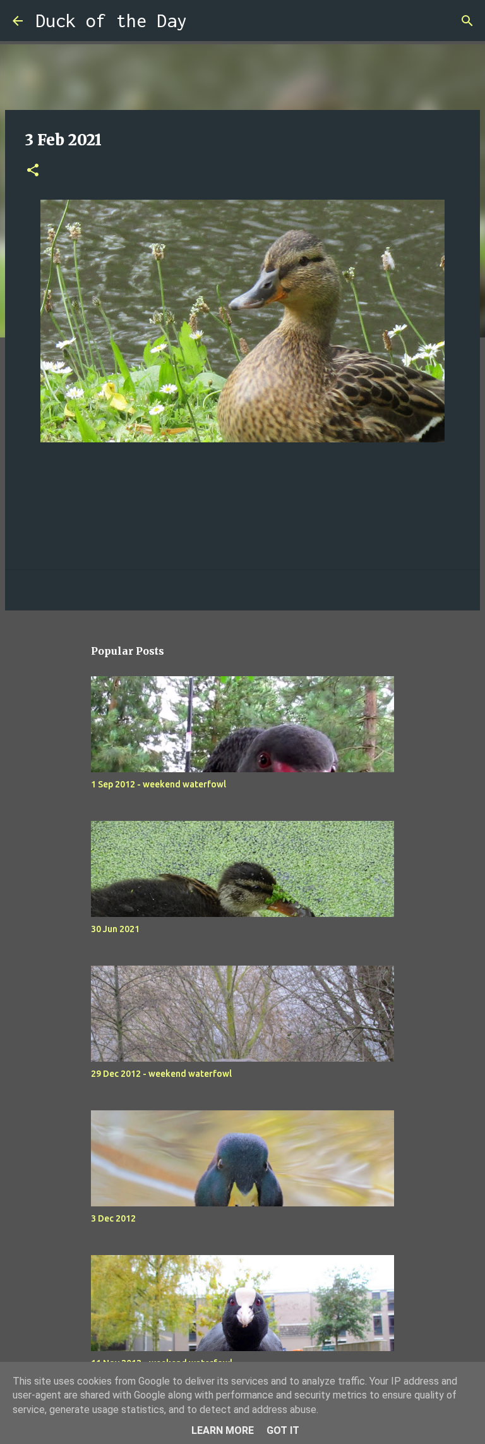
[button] (32, 170)
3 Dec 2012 (113, 1218)
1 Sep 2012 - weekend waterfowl (158, 784)
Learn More (222, 1430)
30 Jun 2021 (115, 929)
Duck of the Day (111, 20)
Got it (282, 1430)
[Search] (204, 21)
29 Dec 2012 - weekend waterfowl (161, 1074)
